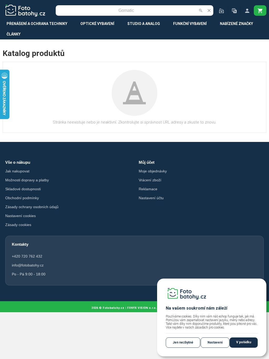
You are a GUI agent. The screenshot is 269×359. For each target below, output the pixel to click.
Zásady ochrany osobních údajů (32, 207)
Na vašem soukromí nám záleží (196, 308)
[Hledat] (200, 10)
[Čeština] (234, 10)
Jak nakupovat (17, 171)
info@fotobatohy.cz (28, 265)
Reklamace (148, 189)
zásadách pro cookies (209, 327)
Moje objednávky (153, 171)
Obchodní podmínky (22, 198)
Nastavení (215, 342)
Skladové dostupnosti (23, 189)
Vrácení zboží (150, 180)
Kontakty (20, 244)
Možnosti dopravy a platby (27, 180)
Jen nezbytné (183, 342)
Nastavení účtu (151, 198)
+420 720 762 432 (27, 256)
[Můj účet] (247, 10)
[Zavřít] (209, 10)
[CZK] (221, 10)
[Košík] (260, 10)
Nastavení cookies (20, 216)
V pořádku (243, 342)
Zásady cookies (18, 225)
